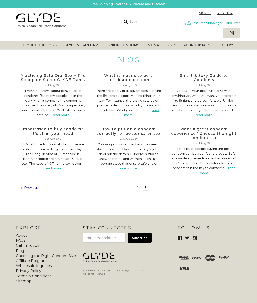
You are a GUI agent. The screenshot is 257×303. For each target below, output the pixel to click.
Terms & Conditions (34, 276)
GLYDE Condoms (39, 45)
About (21, 235)
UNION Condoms (123, 45)
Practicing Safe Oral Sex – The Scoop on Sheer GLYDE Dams (53, 77)
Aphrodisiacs (196, 45)
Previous (30, 188)
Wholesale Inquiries (34, 266)
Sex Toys (225, 45)
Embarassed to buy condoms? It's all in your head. (53, 131)
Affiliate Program (31, 261)
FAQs (20, 240)
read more (61, 115)
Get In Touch (27, 245)
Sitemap (23, 281)
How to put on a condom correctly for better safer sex (128, 131)
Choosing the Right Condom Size (46, 256)
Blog (20, 251)
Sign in (205, 13)
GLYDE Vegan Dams (82, 45)
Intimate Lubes (161, 45)
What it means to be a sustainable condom (128, 77)
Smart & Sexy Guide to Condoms (204, 77)
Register (225, 13)
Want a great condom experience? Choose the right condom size (204, 133)
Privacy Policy (28, 271)
